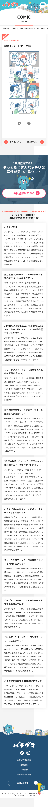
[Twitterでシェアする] (19, 123)
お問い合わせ (22, 783)
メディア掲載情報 (24, 760)
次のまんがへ (32, 142)
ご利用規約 (24, 769)
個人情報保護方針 (24, 774)
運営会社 (24, 765)
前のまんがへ (15, 142)
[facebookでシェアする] (29, 123)
